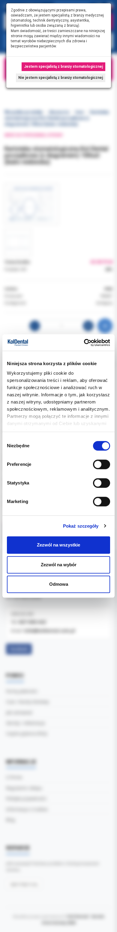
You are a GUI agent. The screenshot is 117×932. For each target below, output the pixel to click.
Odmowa (58, 584)
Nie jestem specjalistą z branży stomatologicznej (60, 78)
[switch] (101, 464)
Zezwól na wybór (58, 564)
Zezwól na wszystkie (58, 544)
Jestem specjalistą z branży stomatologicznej (63, 66)
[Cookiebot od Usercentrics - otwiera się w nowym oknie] (84, 343)
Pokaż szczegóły (81, 526)
